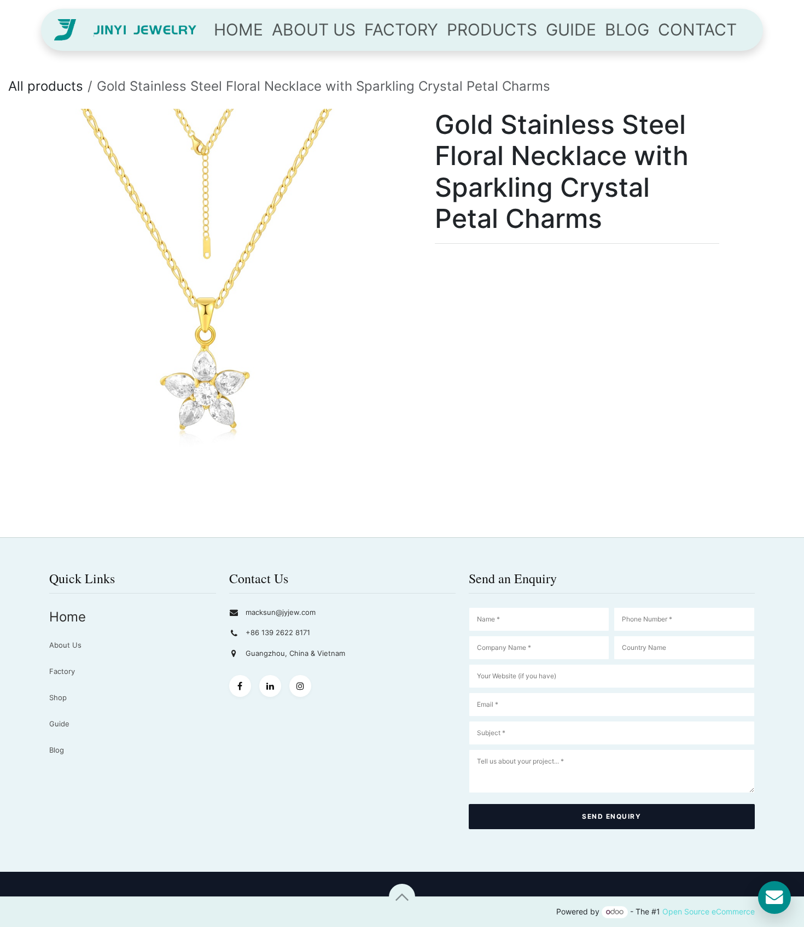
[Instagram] (300, 686)
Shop (58, 697)
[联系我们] (774, 897)
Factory (62, 671)
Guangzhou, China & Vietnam (295, 653)
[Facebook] (240, 686)
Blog (56, 750)
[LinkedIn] (270, 686)
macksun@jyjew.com (281, 612)
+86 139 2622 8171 (278, 632)
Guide (59, 723)
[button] (402, 897)
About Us (65, 645)
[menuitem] (238, 29)
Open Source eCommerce (708, 911)
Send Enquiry (611, 816)
